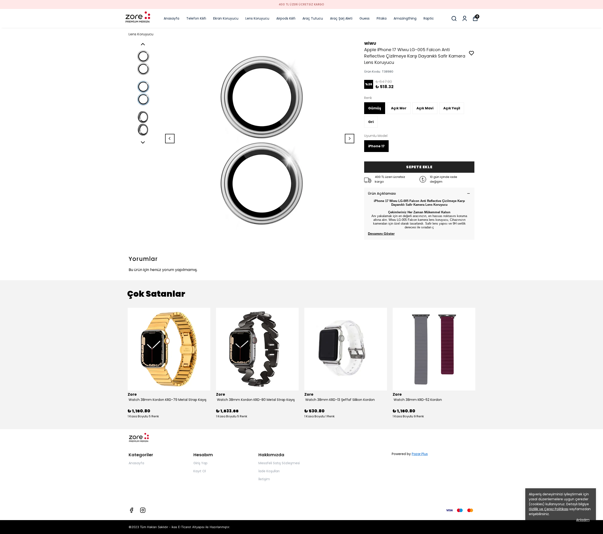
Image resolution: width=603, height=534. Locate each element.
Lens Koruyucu (257, 18)
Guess (364, 18)
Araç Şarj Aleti (341, 18)
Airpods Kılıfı (285, 18)
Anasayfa (171, 18)
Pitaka (382, 18)
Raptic (429, 18)
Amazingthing (405, 18)
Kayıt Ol (199, 471)
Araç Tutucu (312, 18)
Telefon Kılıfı (196, 18)
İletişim (264, 479)
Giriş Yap (200, 463)
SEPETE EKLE (419, 167)
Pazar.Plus (420, 454)
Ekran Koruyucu (225, 18)
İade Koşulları (269, 471)
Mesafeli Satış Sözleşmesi (279, 463)
